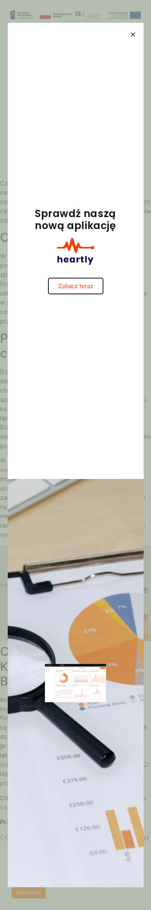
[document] (75, 455)
